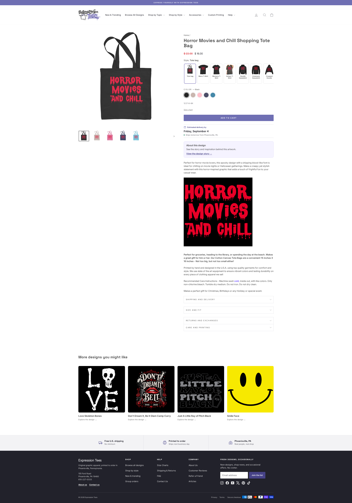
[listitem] (203, 74)
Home (186, 35)
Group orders (131, 481)
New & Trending (113, 15)
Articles (192, 481)
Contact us (94, 484)
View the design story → (199, 153)
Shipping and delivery (200, 299)
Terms (221, 497)
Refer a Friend (196, 476)
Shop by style (131, 470)
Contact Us (162, 481)
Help (230, 15)
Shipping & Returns (166, 470)
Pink (199, 95)
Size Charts (162, 465)
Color (192, 89)
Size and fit (193, 310)
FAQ (159, 476)
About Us (193, 465)
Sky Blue (213, 95)
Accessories (195, 15)
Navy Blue (206, 95)
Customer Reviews (198, 470)
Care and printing (198, 327)
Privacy (214, 497)
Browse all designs (134, 465)
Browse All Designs (134, 15)
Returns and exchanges (202, 320)
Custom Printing (216, 15)
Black (186, 95)
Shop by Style (176, 15)
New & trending (132, 476)
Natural (193, 95)
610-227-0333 (85, 479)
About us (82, 484)
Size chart (188, 110)
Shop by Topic (155, 15)
